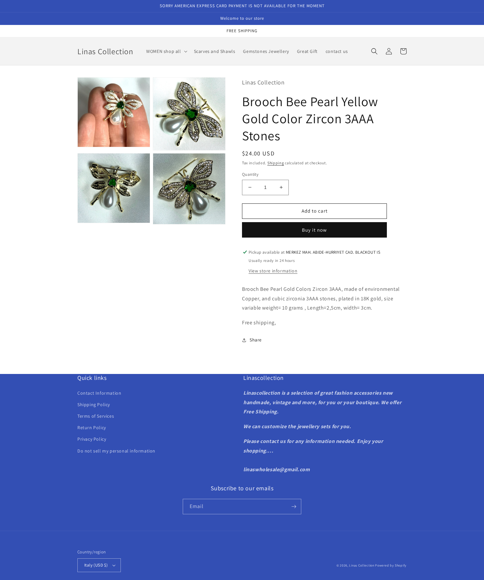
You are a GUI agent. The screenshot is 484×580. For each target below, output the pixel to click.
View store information (273, 271)
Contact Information (99, 393)
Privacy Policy (91, 439)
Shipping (275, 162)
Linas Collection (361, 565)
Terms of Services (95, 416)
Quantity (250, 174)
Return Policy (91, 427)
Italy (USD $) (96, 565)
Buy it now (314, 230)
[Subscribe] (293, 506)
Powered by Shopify (391, 565)
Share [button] (256, 340)
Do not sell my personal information (116, 451)
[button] (166, 51)
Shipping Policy (93, 404)
